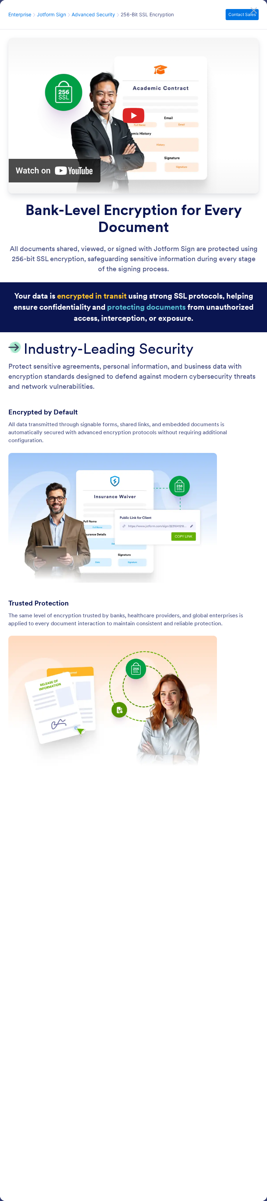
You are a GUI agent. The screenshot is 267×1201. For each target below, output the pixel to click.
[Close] (253, 10)
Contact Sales (243, 14)
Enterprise (19, 14)
